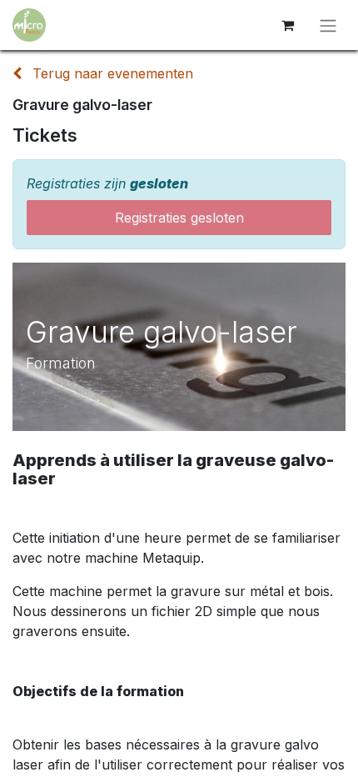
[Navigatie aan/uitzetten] (328, 25)
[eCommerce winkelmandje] (287, 25)
